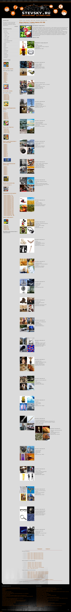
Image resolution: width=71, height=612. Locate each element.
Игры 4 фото (28, 20)
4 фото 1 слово (33, 20)
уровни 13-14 (6, 118)
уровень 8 (5, 151)
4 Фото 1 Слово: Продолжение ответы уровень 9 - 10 (36, 576)
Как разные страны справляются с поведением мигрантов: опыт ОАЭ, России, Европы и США (16, 605)
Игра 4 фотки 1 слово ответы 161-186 (32, 22)
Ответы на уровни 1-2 (7, 184)
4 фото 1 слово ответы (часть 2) (32, 568)
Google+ (1, 611)
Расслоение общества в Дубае (6, 591)
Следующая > (48, 548)
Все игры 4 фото (27, 23)
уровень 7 (5, 150)
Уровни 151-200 (6, 97)
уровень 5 (5, 148)
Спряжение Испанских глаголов (41, 592)
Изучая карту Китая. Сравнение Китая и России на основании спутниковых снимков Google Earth (51, 603)
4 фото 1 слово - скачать (8, 68)
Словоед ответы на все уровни (9, 193)
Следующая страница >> (49, 579)
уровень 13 (6, 156)
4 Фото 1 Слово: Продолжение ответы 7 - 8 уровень (35, 577)
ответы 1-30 (6, 225)
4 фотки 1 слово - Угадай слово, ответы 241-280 (35, 553)
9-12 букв (5, 82)
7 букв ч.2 (5, 80)
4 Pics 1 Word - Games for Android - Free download (35, 567)
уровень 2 (5, 145)
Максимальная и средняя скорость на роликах (44, 594)
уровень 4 (5, 147)
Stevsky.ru (20, 20)
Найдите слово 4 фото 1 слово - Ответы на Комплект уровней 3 (37, 571)
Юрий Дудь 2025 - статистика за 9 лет (7, 592)
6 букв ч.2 (5, 78)
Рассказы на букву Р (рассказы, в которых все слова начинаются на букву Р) (48, 597)
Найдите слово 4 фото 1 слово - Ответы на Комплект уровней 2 (37, 572)
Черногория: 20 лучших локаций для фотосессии (9, 599)
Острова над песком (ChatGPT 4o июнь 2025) (9, 602)
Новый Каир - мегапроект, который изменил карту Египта (11, 587)
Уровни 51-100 (6, 95)
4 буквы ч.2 (6, 74)
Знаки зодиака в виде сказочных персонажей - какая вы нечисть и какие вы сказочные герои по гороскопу (53, 591)
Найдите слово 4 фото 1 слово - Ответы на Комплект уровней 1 (37, 573)
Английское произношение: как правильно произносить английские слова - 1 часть (49, 588)
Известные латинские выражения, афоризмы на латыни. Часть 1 (46, 587)
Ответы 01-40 (6, 128)
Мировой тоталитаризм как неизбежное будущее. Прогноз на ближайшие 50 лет (14, 595)
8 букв (5, 81)
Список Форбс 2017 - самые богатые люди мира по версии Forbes (46, 595)
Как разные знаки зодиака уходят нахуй (43, 593)
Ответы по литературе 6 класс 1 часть (42, 601)
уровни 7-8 (6, 115)
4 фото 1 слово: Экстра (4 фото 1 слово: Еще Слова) (9, 142)
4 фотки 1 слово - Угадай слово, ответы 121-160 (35, 556)
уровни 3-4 (6, 113)
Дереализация (4, 589)
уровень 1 (5, 144)
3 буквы (5, 72)
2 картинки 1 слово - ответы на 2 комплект (34, 565)
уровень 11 (6, 154)
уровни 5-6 (6, 114)
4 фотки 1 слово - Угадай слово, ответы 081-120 (35, 557)
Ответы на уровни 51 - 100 (8, 196)
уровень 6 (5, 149)
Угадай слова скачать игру (8, 183)
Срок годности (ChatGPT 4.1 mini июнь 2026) (8, 601)
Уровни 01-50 (6, 94)
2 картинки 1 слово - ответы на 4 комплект (34, 563)
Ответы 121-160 (6, 131)
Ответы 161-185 (6, 132)
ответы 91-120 (6, 228)
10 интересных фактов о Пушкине (42, 596)
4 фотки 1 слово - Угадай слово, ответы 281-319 (35, 552)
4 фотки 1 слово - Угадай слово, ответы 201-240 (35, 554)
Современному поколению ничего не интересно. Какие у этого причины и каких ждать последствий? (17, 596)
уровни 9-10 (6, 116)
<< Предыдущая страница (38, 579)
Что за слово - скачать (7, 90)
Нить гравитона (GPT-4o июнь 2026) (7, 603)
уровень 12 (6, 155)
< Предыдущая (39, 548)
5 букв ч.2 (5, 76)
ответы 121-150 (6, 229)
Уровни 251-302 (6, 99)
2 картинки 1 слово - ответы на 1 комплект (34, 566)
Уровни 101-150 (6, 96)
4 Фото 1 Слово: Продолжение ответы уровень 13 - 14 (36, 574)
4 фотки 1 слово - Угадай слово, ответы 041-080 (35, 558)
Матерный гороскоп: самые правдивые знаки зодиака (45, 590)
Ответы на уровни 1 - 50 (8, 195)
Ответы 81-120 (6, 130)
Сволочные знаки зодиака (40, 606)
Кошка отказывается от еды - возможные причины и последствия (46, 589)
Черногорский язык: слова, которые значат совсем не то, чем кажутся (12, 598)
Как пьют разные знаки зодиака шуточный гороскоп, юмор (46, 602)
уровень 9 (5, 152)
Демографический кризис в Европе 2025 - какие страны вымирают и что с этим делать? (15, 593)
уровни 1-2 (6, 112)
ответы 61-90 (6, 227)
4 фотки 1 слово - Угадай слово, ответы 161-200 (35, 555)
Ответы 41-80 (6, 129)
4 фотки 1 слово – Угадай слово (8, 127)
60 (68, 609)
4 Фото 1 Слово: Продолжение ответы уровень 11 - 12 (36, 575)
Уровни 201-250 (6, 98)
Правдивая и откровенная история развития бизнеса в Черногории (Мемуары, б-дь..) (15, 588)
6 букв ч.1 (5, 77)
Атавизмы (3, 590)
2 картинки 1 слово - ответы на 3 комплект (34, 564)
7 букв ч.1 (5, 79)
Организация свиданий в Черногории (8, 604)
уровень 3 (5, 146)
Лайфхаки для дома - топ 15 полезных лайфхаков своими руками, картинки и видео (49, 605)
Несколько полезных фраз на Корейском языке (44, 604)
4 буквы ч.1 (6, 73)
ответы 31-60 (6, 226)
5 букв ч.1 (5, 75)
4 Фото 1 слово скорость (8, 217)
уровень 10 (6, 153)
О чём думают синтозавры (6, 594)
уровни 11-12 (6, 117)
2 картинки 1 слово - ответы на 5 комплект (34, 562)
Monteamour (4, 597)
